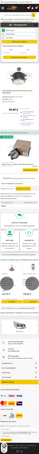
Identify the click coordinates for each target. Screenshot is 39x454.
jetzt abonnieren (6, 440)
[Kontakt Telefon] (3, 342)
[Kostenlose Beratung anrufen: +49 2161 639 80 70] (1, 2)
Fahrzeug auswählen (20, 42)
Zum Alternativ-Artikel (30, 170)
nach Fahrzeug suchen (20, 57)
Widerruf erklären (8, 382)
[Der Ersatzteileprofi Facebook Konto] (18, 452)
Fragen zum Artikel (24, 189)
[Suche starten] (33, 15)
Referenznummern (8, 189)
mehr (4, 290)
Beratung (31, 111)
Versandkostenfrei (27, 119)
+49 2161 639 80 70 (25, 2)
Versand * (16, 113)
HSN (11, 50)
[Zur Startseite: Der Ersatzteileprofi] (12, 8)
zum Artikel (11, 302)
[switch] (4, 451)
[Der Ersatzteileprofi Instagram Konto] (20, 452)
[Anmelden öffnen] (32, 8)
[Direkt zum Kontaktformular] (3, 350)
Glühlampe (5, 273)
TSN (28, 50)
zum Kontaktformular (14, 351)
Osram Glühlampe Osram (29, 273)
